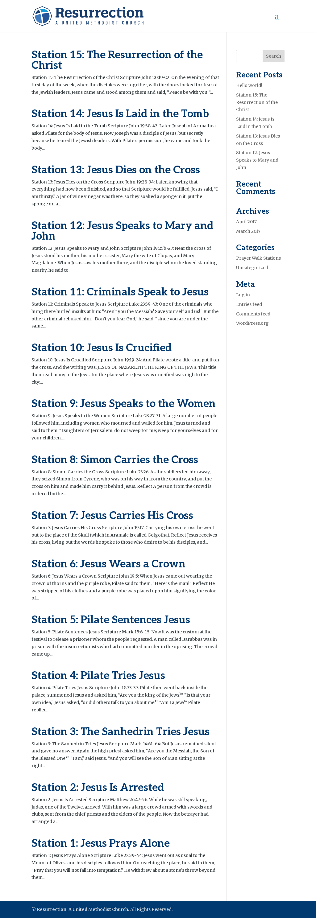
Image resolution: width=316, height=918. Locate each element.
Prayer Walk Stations (258, 258)
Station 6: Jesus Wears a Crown (108, 564)
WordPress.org (252, 323)
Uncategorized (252, 267)
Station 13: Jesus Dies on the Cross (115, 170)
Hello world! (249, 85)
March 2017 (248, 231)
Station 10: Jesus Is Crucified (101, 348)
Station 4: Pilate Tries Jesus (98, 675)
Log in (243, 295)
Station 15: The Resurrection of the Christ (117, 60)
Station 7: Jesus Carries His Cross (112, 515)
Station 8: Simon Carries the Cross (114, 460)
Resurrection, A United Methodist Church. (83, 909)
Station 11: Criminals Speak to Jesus (120, 292)
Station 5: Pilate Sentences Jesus (110, 620)
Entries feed (249, 304)
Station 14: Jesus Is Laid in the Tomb (120, 114)
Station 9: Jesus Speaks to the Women (123, 403)
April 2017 (246, 221)
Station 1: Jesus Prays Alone (100, 843)
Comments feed (253, 314)
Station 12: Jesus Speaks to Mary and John (122, 231)
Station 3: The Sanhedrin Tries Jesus (120, 732)
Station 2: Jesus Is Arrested (97, 787)
